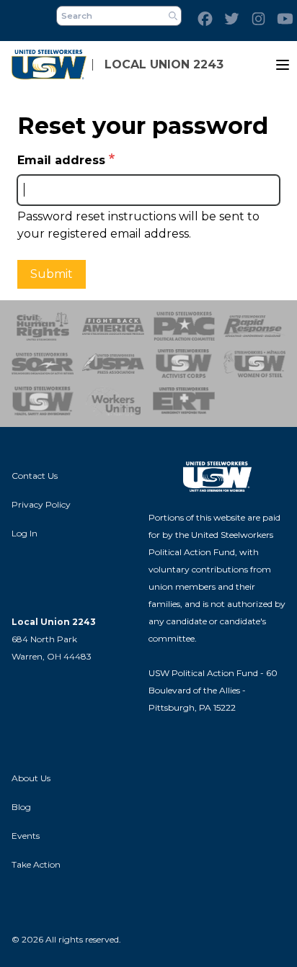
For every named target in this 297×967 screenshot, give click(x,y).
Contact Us (35, 475)
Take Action (36, 864)
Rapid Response (254, 326)
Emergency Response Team (184, 401)
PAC (184, 326)
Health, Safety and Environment (43, 401)
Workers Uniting (113, 401)
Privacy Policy (41, 504)
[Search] (173, 16)
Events (26, 835)
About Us (31, 778)
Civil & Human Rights (43, 326)
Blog (21, 806)
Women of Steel (254, 363)
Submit (51, 274)
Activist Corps (184, 363)
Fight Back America (113, 326)
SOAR (43, 363)
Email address (61, 160)
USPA (113, 363)
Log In (24, 533)
